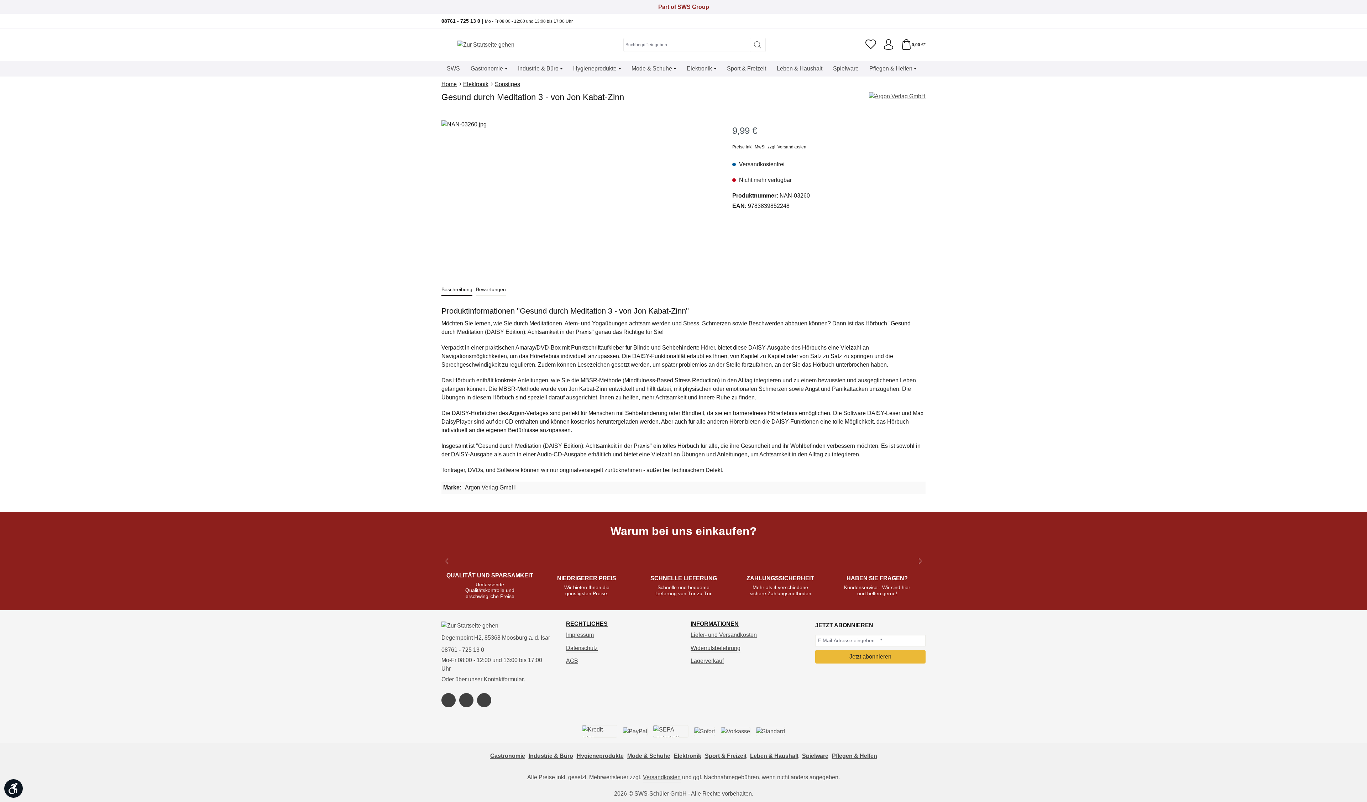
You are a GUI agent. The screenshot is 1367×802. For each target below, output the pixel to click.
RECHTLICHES (587, 624)
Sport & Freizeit (726, 756)
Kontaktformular (504, 679)
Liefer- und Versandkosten (724, 635)
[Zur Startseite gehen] (486, 45)
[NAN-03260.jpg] (579, 196)
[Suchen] (758, 45)
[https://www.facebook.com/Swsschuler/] (448, 700)
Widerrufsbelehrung (715, 648)
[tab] (456, 290)
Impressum (580, 635)
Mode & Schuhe (648, 756)
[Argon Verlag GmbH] (897, 96)
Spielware (815, 756)
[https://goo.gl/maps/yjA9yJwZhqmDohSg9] (484, 700)
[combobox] (686, 45)
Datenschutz (582, 648)
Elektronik (687, 756)
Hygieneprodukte (600, 756)
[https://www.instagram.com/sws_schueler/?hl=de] (466, 700)
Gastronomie (507, 756)
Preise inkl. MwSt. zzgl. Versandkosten (769, 147)
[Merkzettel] (870, 45)
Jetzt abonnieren (870, 657)
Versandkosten (662, 777)
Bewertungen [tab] (491, 289)
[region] (579, 196)
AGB (572, 661)
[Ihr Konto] (888, 45)
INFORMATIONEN (715, 624)
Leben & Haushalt (774, 756)
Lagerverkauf (707, 661)
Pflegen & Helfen (854, 756)
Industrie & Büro (551, 756)
